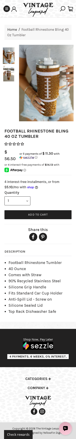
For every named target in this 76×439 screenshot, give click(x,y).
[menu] (17, 200)
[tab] (38, 379)
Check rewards (18, 434)
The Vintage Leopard (49, 428)
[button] (14, 144)
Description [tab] (14, 251)
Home (12, 29)
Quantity (11, 192)
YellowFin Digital (53, 433)
